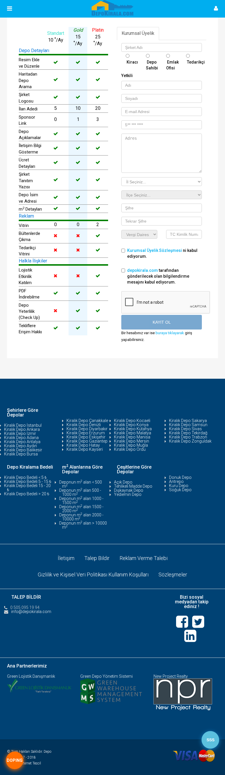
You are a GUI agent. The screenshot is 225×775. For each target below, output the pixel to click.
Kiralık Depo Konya (131, 424)
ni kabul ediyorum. (162, 253)
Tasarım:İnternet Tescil (24, 763)
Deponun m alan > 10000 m (83, 525)
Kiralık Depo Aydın (20, 445)
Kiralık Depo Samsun (188, 424)
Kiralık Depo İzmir (20, 433)
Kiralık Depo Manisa (132, 437)
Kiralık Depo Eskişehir (86, 437)
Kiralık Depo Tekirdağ (188, 433)
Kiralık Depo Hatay (83, 445)
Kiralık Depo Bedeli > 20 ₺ (26, 493)
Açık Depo (123, 482)
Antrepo (176, 481)
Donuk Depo (180, 477)
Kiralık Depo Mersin (131, 441)
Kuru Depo (178, 485)
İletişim (66, 558)
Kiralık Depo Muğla (131, 445)
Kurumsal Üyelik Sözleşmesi (155, 250)
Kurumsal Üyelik (138, 33)
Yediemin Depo (128, 494)
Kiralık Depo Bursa (21, 454)
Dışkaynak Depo (128, 490)
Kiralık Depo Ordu (130, 449)
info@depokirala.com (31, 611)
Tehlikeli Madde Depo (133, 486)
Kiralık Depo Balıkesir (23, 450)
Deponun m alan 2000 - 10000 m (81, 517)
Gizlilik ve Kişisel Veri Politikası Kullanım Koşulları (93, 574)
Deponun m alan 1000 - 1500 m (81, 500)
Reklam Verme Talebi (144, 558)
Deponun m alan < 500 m (80, 484)
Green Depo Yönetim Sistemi (106, 676)
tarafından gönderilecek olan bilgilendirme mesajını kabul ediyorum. (158, 276)
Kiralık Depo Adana (21, 437)
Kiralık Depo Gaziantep (87, 441)
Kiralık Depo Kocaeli (132, 420)
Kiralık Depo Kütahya (133, 428)
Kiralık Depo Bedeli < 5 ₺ (25, 477)
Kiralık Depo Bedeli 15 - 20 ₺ (27, 487)
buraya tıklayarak (170, 333)
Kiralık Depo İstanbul (23, 425)
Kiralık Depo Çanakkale (87, 420)
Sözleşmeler (172, 574)
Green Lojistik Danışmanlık (31, 676)
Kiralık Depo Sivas (185, 428)
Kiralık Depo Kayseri (85, 449)
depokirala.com (142, 270)
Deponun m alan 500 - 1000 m (80, 492)
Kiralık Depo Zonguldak (190, 441)
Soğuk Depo (180, 489)
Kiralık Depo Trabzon (188, 437)
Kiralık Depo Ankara (22, 429)
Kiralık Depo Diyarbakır (87, 428)
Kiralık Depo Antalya (22, 441)
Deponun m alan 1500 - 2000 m (81, 508)
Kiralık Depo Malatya (132, 433)
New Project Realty (171, 676)
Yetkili (127, 75)
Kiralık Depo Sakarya (188, 420)
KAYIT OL (162, 322)
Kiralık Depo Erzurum (86, 433)
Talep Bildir (97, 558)
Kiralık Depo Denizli (84, 424)
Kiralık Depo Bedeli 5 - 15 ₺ (27, 481)
